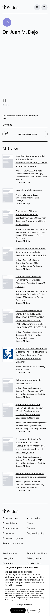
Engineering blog (35, 533)
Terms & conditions (37, 553)
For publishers (9, 523)
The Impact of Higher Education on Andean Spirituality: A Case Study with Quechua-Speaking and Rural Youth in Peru (31, 218)
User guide (7, 558)
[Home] (10, 7)
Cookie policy (33, 563)
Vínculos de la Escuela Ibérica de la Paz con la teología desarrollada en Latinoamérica (31, 252)
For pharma (8, 533)
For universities (10, 528)
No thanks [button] (33, 610)
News (30, 523)
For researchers (10, 518)
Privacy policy (34, 558)
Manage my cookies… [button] (25, 605)
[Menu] (44, 7)
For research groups (12, 538)
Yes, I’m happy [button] (18, 610)
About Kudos (33, 518)
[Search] (37, 7)
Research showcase (12, 543)
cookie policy (22, 585)
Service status (9, 553)
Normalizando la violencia (29, 190)
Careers (31, 528)
